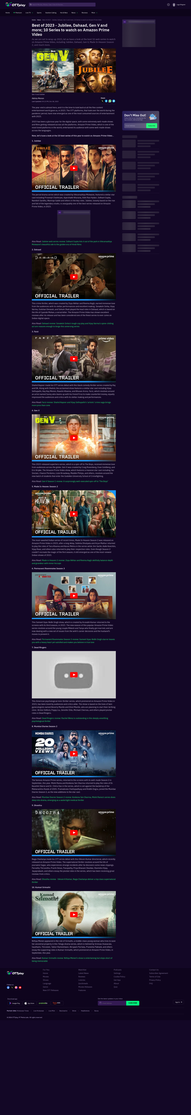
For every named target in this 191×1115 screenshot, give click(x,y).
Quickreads (83, 983)
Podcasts (117, 969)
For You (46, 969)
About (116, 983)
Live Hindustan (38, 1011)
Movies (46, 976)
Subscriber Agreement (158, 973)
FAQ (151, 983)
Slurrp (96, 1011)
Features (82, 990)
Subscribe (151, 126)
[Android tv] (44, 1003)
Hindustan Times (23, 1011)
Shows (46, 980)
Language (47, 983)
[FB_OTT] (8, 987)
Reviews (81, 976)
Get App (117, 980)
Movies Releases (85, 986)
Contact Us (154, 969)
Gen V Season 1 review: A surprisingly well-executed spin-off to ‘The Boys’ (75, 481)
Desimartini (63, 1011)
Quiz (115, 986)
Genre (45, 986)
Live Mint (52, 1011)
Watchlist (82, 969)
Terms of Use (154, 976)
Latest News (83, 973)
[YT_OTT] (20, 987)
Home (45, 973)
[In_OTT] (16, 987)
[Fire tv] (57, 1003)
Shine (74, 1011)
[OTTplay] (16, 4)
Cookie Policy (119, 976)
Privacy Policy (155, 980)
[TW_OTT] (12, 987)
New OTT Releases (51, 990)
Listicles (81, 980)
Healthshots (85, 1011)
